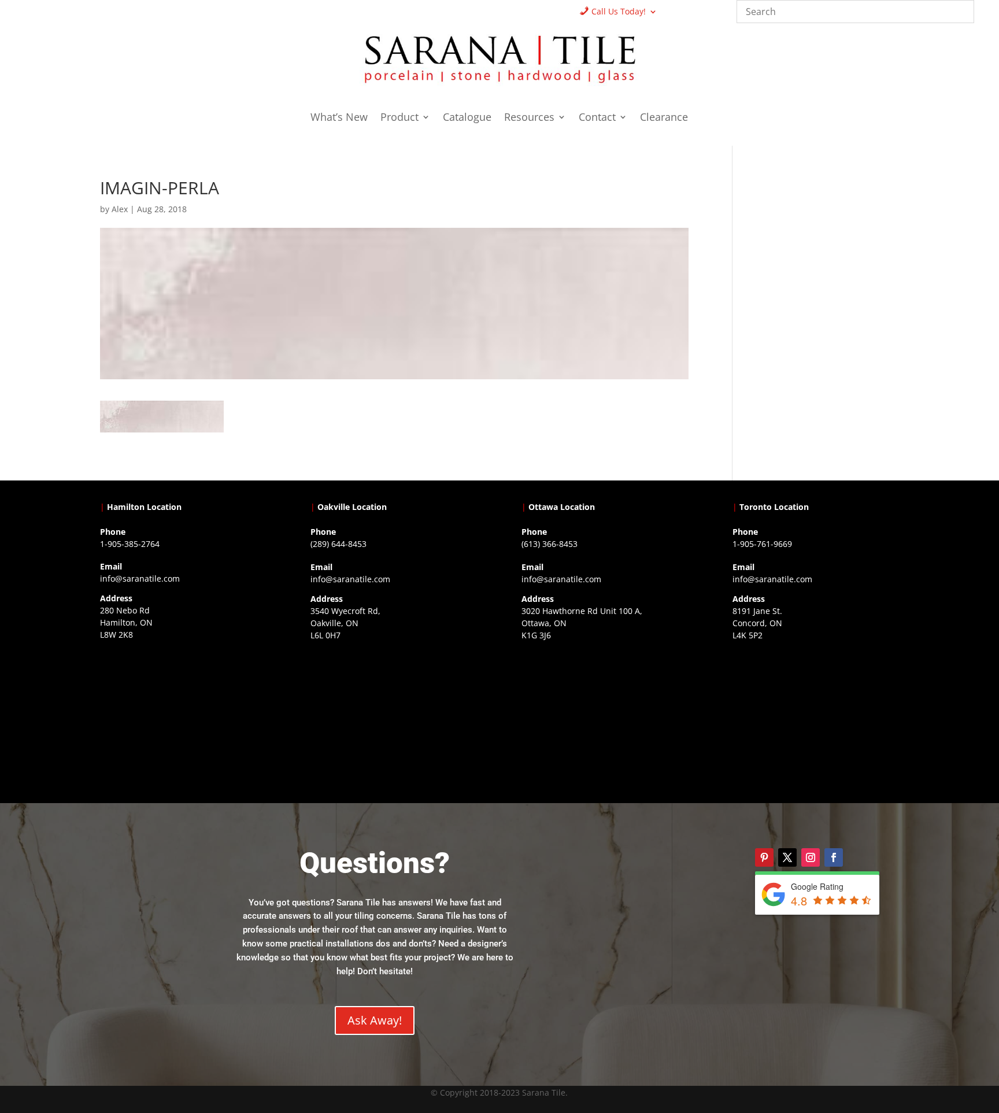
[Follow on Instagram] (810, 857)
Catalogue (467, 118)
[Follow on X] (787, 857)
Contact (597, 118)
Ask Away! (374, 1020)
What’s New (339, 118)
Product (399, 118)
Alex (120, 209)
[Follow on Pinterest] (764, 857)
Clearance (664, 118)
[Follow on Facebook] (833, 857)
